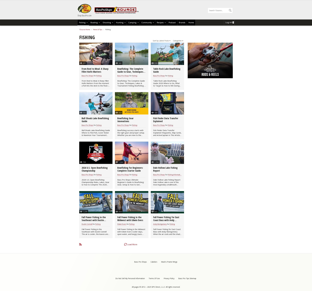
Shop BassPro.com (84, 15)
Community (146, 22)
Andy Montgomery (160, 224)
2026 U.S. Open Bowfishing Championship (95, 169)
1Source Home (84, 29)
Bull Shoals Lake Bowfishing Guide (95, 120)
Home (191, 22)
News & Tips (97, 29)
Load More (132, 244)
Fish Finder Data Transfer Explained (165, 120)
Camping (132, 22)
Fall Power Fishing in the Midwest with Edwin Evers (130, 219)
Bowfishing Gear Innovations (125, 120)
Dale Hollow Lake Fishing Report (165, 169)
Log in (228, 22)
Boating (94, 22)
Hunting (119, 22)
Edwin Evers (121, 224)
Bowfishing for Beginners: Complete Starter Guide (130, 169)
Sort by (155, 40)
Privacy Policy (169, 278)
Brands (182, 22)
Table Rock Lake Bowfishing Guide (166, 70)
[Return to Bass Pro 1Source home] (117, 13)
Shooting (107, 22)
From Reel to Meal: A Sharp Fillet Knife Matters (95, 70)
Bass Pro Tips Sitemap (187, 278)
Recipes (160, 22)
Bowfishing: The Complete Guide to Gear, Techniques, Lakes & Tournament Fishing (131, 71)
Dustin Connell (87, 224)
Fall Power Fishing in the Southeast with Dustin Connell (94, 220)
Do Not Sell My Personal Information (130, 278)
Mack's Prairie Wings (169, 262)
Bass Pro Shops (87, 76)
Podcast (172, 22)
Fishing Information (175, 175)
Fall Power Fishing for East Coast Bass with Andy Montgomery (166, 220)
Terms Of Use (154, 278)
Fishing (82, 22)
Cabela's (154, 262)
